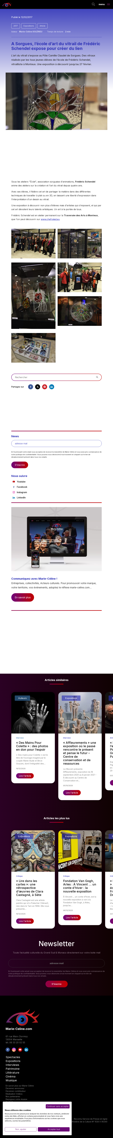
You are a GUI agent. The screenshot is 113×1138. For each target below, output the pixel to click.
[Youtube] (20, 1050)
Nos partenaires (13, 1096)
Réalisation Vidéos (14, 1094)
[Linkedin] (51, 386)
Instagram (22, 492)
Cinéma (10, 1076)
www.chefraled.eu (50, 219)
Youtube (21, 481)
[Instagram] (14, 1050)
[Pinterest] (44, 386)
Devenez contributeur (16, 1091)
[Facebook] (30, 386)
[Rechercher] (93, 4)
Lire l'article (25, 775)
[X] (37, 386)
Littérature (12, 1072)
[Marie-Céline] (7, 4)
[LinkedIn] (26, 1050)
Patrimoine (13, 1068)
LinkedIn (21, 497)
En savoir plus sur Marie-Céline (20, 1086)
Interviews (12, 1065)
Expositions (29, 26)
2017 (16, 26)
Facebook (22, 487)
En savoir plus (23, 597)
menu (102, 4)
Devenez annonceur (15, 1088)
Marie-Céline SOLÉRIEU (30, 31)
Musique (11, 1080)
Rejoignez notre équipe (16, 1099)
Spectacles (13, 1057)
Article (42, 26)
